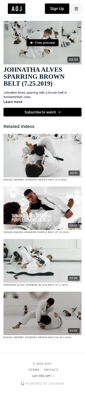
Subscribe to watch (40, 112)
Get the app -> (43, 376)
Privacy (51, 369)
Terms (34, 369)
